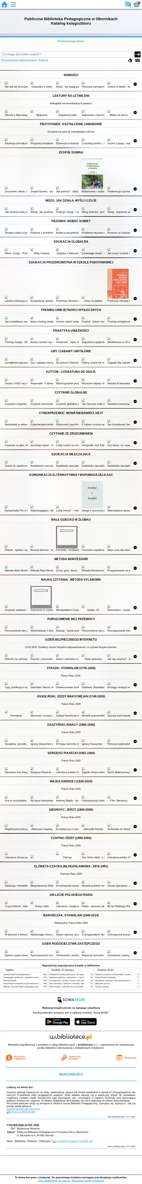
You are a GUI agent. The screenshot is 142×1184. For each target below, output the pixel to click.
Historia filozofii (10, 980)
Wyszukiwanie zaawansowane (19, 59)
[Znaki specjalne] (138, 60)
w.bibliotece (87, 1044)
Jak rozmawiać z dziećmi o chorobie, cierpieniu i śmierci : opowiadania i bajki (81, 983)
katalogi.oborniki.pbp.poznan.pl (23, 1109)
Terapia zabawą (102, 987)
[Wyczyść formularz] (130, 60)
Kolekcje (43, 59)
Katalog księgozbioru (71, 41)
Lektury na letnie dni (20, 1087)
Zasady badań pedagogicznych (17, 974)
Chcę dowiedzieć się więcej (54, 1180)
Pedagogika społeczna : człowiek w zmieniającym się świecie (29, 977)
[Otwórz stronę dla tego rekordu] (16, 83)
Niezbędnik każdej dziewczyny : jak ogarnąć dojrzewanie (73, 974)
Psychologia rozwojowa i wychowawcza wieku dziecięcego (28, 983)
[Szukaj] (138, 54)
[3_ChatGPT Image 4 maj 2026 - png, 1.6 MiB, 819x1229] (73, 1141)
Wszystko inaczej (102, 983)
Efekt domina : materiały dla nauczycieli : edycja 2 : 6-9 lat (74, 987)
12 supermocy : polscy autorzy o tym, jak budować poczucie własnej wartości (82, 980)
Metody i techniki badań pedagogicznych (21, 987)
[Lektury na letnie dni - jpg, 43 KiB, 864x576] (21, 1111)
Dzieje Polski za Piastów (105, 977)
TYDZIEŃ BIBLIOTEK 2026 (23, 1125)
